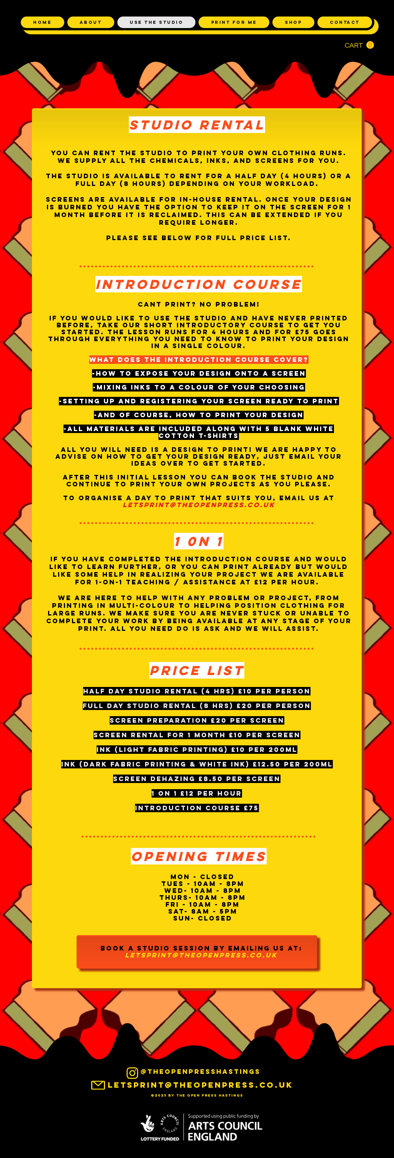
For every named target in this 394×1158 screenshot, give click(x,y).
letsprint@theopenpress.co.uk (199, 505)
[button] (359, 45)
